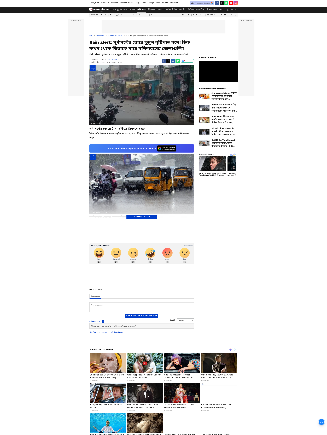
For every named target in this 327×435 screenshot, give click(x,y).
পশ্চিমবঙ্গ (141, 9)
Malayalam (94, 3)
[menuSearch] (236, 10)
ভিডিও (191, 9)
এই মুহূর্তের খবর (120, 9)
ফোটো (182, 9)
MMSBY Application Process (120, 15)
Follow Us (189, 61)
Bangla (151, 3)
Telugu (137, 3)
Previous (232, 14)
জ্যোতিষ (200, 9)
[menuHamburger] (232, 9)
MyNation (174, 3)
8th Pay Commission (140, 15)
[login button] (228, 9)
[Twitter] (222, 3)
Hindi (158, 3)
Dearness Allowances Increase (163, 15)
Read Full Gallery (141, 217)
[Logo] (100, 10)
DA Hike (104, 15)
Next (236, 14)
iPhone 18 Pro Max (183, 15)
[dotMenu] (221, 9)
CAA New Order (199, 15)
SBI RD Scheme (213, 15)
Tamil (144, 3)
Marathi (165, 3)
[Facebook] (217, 3)
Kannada (114, 3)
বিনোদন (151, 9)
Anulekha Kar (113, 60)
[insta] (235, 3)
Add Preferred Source (200, 3)
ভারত (132, 9)
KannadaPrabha (126, 3)
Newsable (105, 3)
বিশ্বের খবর (212, 9)
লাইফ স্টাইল (171, 9)
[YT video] (231, 3)
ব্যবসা (160, 9)
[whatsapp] (226, 3)
